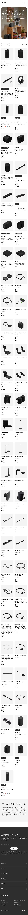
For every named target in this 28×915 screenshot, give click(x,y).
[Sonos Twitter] (6, 895)
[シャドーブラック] (2, 580)
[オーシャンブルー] (7, 126)
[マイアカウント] (20, 2)
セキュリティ (4, 904)
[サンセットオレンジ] (6, 126)
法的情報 (3, 900)
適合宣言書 (16, 902)
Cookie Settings (17, 904)
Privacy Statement (23, 853)
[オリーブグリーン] (9, 126)
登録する (14, 848)
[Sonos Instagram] (4, 895)
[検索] (22, 2)
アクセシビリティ (4, 902)
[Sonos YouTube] (8, 895)
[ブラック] (2, 68)
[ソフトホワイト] (17, 95)
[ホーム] (4, 2)
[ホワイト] (4, 68)
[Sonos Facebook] (2, 895)
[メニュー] (25, 2)
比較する (6, 44)
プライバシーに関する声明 (19, 900)
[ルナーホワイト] (17, 738)
